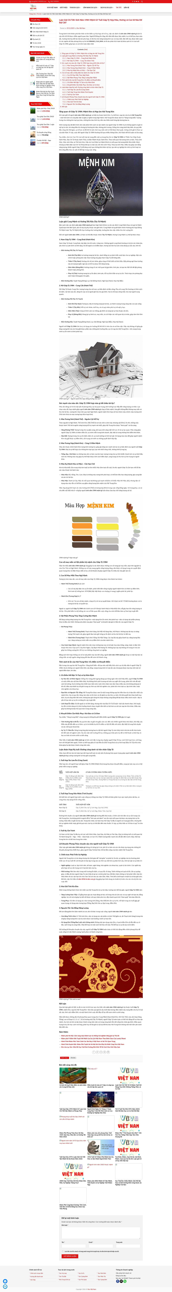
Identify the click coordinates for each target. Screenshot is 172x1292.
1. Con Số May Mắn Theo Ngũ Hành (76, 75)
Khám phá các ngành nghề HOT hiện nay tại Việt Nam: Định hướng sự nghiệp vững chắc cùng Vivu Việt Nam (45, 84)
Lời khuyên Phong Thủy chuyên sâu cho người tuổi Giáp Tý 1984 (82, 97)
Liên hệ (126, 7)
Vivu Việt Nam (52, 7)
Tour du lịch (75, 7)
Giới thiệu (63, 7)
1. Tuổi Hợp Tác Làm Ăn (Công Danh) (76, 89)
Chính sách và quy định (36, 1273)
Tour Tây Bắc (62, 1276)
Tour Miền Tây (102, 1276)
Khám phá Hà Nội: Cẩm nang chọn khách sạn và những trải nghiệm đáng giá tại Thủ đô (90, 1036)
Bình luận (65, 1225)
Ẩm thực (35, 24)
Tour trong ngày (37, 47)
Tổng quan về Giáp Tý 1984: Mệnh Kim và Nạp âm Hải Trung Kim (82, 53)
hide (86, 49)
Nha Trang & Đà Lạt (64, 1279)
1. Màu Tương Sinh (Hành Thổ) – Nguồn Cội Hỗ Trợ (81, 65)
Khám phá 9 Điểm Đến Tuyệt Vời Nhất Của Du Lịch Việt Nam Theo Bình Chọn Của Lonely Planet (93, 1038)
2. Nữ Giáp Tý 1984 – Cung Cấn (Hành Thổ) (78, 61)
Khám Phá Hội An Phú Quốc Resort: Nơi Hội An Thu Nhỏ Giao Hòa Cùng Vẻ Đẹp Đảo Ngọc (45, 94)
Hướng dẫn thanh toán (36, 1276)
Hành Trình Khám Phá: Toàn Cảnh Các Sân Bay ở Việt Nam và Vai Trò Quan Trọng (88, 1041)
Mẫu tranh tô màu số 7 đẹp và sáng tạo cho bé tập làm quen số (45, 67)
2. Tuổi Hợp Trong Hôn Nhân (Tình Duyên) (78, 92)
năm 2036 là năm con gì (86, 879)
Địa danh (35, 39)
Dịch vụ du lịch (106, 7)
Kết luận (63, 106)
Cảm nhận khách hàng (39, 32)
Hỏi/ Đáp (32, 1280)
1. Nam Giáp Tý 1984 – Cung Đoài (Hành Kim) (79, 58)
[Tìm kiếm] (142, 1)
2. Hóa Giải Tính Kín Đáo (72, 102)
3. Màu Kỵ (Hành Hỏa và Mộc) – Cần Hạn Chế (79, 70)
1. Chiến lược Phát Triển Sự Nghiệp (75, 99)
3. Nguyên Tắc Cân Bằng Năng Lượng (76, 104)
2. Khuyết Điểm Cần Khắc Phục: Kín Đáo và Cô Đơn (81, 85)
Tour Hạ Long (63, 1273)
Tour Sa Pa (81, 1273)
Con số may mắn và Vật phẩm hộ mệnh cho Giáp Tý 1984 (79, 73)
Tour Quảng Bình (83, 1276)
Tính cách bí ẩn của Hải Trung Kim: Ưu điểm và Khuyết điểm (80, 80)
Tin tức (119, 7)
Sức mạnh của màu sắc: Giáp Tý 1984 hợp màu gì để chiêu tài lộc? (82, 63)
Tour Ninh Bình (102, 1273)
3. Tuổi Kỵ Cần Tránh (71, 94)
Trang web (119, 1242)
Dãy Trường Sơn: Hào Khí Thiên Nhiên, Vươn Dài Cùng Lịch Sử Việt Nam (45, 75)
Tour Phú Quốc (82, 1279)
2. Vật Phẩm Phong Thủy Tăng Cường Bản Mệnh (80, 77)
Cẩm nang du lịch (90, 7)
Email (91, 1242)
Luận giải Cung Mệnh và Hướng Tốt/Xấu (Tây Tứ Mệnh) (79, 56)
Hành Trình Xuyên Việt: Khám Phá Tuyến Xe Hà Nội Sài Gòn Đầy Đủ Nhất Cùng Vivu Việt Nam (92, 1044)
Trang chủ (32, 14)
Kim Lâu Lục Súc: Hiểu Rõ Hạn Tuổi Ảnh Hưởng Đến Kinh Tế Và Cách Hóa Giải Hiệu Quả (90, 1047)
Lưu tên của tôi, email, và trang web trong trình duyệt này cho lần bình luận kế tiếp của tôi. (92, 1251)
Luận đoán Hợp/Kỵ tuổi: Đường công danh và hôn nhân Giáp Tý (81, 87)
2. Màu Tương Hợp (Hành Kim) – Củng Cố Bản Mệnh (81, 68)
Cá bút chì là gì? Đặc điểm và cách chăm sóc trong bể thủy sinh (45, 59)
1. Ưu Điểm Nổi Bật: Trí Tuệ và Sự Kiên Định (79, 82)
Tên (63, 1242)
